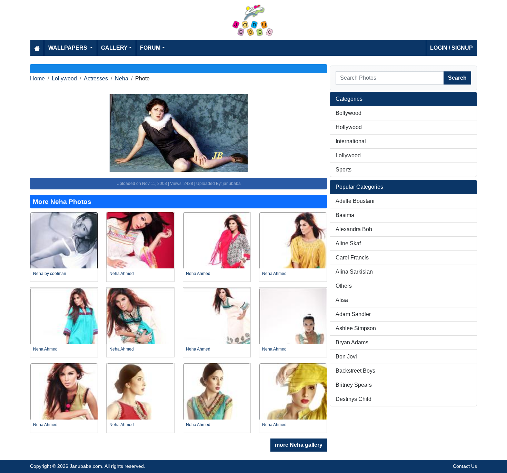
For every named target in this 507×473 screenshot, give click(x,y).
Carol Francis (352, 257)
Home (37, 78)
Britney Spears (354, 385)
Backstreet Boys (355, 371)
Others (344, 286)
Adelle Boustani (355, 201)
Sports (343, 170)
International (351, 141)
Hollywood (349, 127)
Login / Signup (451, 48)
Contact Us (465, 466)
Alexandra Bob (354, 229)
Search (457, 78)
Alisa (342, 300)
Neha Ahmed (121, 273)
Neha (121, 78)
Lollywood (64, 78)
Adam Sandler (353, 314)
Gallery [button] (114, 48)
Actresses (96, 78)
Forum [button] (150, 48)
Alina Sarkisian (354, 272)
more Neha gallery (298, 445)
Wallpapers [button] (68, 48)
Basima (345, 215)
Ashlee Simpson (356, 328)
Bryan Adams (352, 342)
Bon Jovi (346, 356)
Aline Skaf (348, 243)
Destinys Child (353, 399)
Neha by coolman (49, 273)
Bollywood (348, 113)
